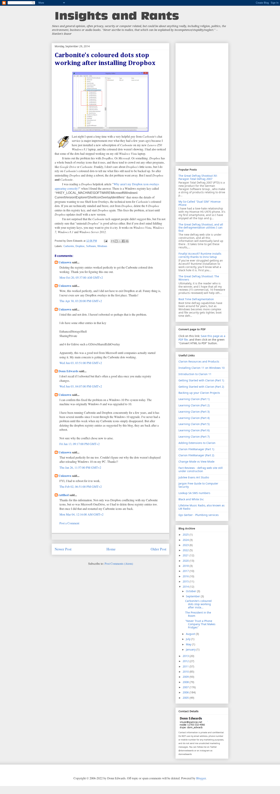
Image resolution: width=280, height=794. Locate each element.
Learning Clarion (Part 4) (194, 418)
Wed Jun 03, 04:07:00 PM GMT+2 (80, 386)
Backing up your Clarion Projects (199, 393)
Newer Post (63, 549)
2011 (186, 666)
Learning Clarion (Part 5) (194, 424)
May (189, 644)
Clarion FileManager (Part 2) (196, 455)
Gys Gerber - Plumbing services (198, 515)
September (193, 596)
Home (111, 549)
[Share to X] (120, 241)
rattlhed (63, 495)
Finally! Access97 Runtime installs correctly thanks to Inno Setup (199, 255)
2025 (186, 534)
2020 (186, 560)
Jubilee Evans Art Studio (193, 477)
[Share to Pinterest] (127, 241)
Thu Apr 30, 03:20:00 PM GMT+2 (80, 301)
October (191, 591)
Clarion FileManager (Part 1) (196, 449)
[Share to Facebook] (123, 241)
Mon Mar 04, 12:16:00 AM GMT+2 (81, 514)
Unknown (64, 262)
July (188, 639)
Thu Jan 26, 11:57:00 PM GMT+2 (80, 467)
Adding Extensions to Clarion (196, 443)
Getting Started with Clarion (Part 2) (201, 386)
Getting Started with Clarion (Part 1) (201, 380)
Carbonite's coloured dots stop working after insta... (198, 604)
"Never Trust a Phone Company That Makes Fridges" (200, 624)
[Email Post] (105, 240)
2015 (186, 581)
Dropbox (80, 246)
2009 (186, 677)
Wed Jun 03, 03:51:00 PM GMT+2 (80, 363)
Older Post (158, 549)
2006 (186, 692)
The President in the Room (198, 614)
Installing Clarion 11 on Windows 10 (201, 368)
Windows (102, 246)
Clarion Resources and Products (198, 361)
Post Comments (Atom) (119, 563)
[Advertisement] (201, 102)
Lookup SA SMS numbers (194, 493)
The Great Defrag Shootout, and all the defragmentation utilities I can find (200, 228)
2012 (186, 661)
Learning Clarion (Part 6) (194, 430)
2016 (186, 576)
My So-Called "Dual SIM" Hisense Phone (199, 203)
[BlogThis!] (116, 241)
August (191, 634)
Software (91, 246)
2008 (186, 682)
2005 (186, 697)
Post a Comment (69, 523)
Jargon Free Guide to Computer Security (198, 485)
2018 (186, 566)
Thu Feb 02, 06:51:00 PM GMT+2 (80, 486)
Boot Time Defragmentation (196, 299)
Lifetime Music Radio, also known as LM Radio (201, 507)
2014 (186, 586)
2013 (186, 656)
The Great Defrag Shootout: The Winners (198, 277)
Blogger (201, 778)
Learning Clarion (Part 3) (194, 411)
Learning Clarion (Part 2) (194, 405)
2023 (186, 545)
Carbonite (68, 246)
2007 (186, 687)
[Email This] (112, 241)
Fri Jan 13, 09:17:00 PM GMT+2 (79, 444)
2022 (186, 550)
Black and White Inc (191, 499)
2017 (186, 571)
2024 (186, 540)
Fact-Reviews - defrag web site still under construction (200, 469)
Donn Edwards (68, 371)
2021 (186, 555)
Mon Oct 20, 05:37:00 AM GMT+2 (81, 277)
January (191, 649)
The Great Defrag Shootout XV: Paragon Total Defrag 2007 (197, 177)
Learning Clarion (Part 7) (194, 436)
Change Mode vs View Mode (196, 461)
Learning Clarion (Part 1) (194, 399)
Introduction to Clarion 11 (194, 374)
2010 (186, 671)
